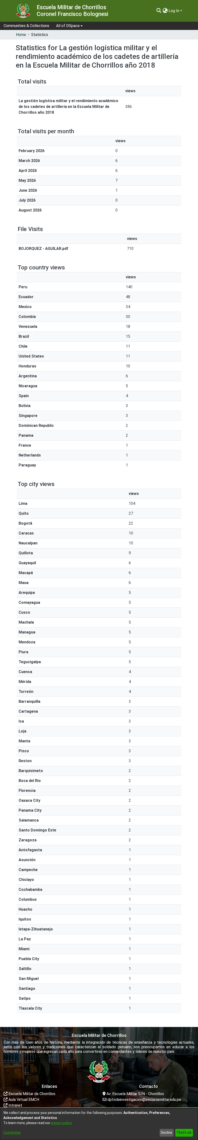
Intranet (14, 1105)
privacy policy (61, 1123)
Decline (166, 1132)
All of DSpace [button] (68, 25)
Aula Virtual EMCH (23, 1099)
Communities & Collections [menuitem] (26, 25)
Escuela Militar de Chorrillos (31, 1093)
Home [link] (21, 34)
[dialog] (99, 1124)
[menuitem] (69, 26)
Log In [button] (174, 10)
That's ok (184, 1132)
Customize (12, 1132)
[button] (159, 11)
